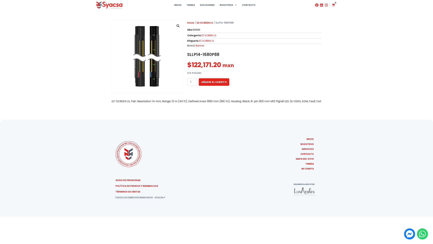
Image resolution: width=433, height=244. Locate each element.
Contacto (248, 5)
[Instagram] (326, 5)
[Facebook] (316, 5)
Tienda (191, 5)
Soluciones (207, 5)
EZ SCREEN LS (205, 22)
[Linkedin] (321, 5)
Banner (200, 45)
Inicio (177, 5)
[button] (178, 26)
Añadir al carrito (214, 82)
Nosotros (226, 5)
